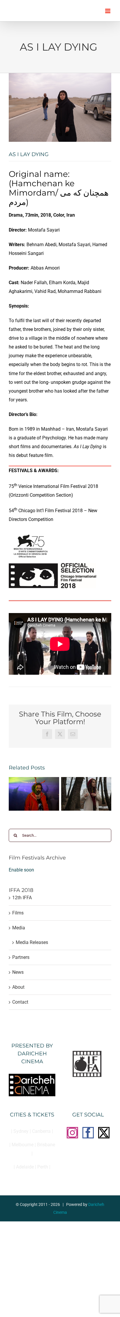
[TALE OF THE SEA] (86, 780)
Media (18, 928)
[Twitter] (104, 1132)
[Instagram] (72, 1132)
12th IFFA (22, 897)
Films (18, 913)
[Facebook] (88, 1132)
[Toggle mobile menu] (108, 11)
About (18, 987)
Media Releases (32, 942)
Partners (20, 957)
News (18, 972)
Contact (20, 1002)
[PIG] (34, 780)
